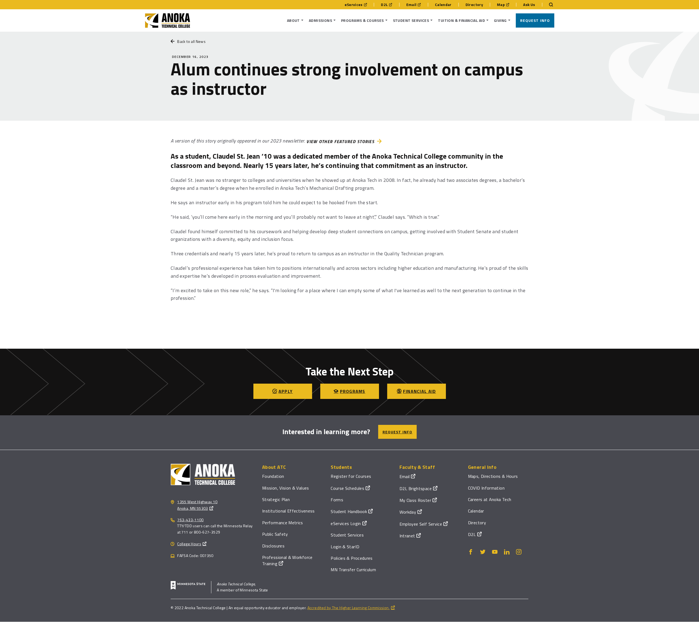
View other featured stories (340, 141)
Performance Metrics (282, 522)
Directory (474, 5)
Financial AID (419, 391)
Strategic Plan (276, 499)
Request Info (535, 20)
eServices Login (346, 523)
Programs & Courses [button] (362, 20)
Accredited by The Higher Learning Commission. (348, 608)
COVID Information (486, 488)
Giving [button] (500, 20)
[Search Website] (548, 5)
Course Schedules (347, 488)
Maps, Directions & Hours (493, 476)
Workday (407, 512)
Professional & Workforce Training (287, 560)
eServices (354, 5)
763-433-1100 (190, 520)
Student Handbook (349, 511)
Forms (337, 499)
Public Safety (275, 534)
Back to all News (191, 41)
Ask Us (529, 5)
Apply (286, 391)
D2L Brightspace (415, 488)
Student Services (347, 535)
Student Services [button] (411, 20)
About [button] (293, 20)
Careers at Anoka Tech (489, 499)
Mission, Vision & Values (285, 488)
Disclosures (273, 546)
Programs (352, 391)
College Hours (189, 544)
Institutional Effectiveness (288, 511)
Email (411, 5)
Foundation (273, 476)
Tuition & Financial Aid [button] (461, 20)
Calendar (443, 5)
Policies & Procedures (352, 558)
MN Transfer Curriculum (353, 569)
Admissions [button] (320, 20)
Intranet (407, 535)
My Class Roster (415, 500)
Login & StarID (345, 546)
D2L (384, 5)
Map (501, 5)
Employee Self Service (420, 524)
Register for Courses (351, 476)
